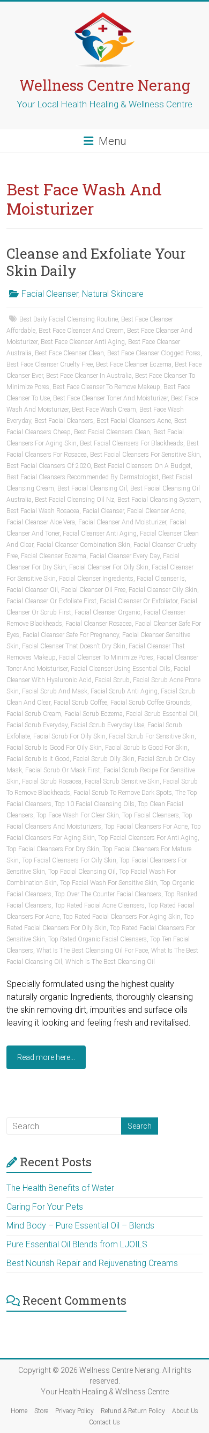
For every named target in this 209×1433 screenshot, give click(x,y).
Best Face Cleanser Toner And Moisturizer (110, 398)
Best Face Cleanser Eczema (133, 364)
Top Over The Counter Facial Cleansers (108, 894)
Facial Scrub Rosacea (51, 781)
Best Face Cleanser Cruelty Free (49, 364)
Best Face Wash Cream (104, 409)
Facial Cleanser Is (161, 578)
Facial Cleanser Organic (107, 612)
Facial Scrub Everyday (37, 725)
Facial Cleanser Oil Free (93, 590)
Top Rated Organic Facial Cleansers (97, 939)
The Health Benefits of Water (60, 1188)
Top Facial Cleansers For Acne (146, 826)
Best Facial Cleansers (63, 421)
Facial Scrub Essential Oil (161, 714)
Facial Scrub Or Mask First (62, 770)
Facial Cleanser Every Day (124, 556)
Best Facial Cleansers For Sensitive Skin (145, 454)
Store (41, 1411)
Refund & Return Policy (133, 1411)
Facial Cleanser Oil (32, 590)
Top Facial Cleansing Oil (82, 871)
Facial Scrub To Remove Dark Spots (122, 792)
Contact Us (104, 1422)
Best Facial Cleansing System (158, 499)
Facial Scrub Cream (33, 714)
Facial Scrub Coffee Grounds (150, 702)
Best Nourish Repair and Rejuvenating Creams (92, 1263)
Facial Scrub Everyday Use (107, 725)
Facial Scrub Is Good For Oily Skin (54, 747)
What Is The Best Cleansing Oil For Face (92, 950)
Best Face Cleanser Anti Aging (83, 342)
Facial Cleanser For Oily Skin (108, 567)
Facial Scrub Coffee (80, 702)
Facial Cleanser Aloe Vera (40, 522)
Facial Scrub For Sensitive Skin (152, 736)
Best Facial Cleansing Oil (92, 488)
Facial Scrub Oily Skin (104, 759)
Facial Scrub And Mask (54, 691)
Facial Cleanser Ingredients (96, 578)
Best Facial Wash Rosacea (42, 511)
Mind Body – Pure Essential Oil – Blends (80, 1225)
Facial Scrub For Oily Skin (69, 736)
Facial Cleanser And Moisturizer (122, 522)
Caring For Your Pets (44, 1207)
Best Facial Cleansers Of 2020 (48, 466)
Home (19, 1411)
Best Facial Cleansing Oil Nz (74, 499)
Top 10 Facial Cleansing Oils (95, 804)
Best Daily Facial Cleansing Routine (68, 319)
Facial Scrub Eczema (93, 714)
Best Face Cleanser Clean (69, 353)
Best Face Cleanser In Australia (89, 375)
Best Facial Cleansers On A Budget (142, 466)
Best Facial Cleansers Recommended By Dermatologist (82, 477)
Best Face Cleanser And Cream (81, 330)
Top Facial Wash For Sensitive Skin (108, 883)
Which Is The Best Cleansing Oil (110, 962)
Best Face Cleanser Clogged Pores (153, 353)
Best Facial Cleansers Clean (112, 432)
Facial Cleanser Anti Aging (100, 533)
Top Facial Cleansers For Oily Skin (69, 860)
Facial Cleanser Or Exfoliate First (51, 601)
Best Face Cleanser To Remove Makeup (106, 387)
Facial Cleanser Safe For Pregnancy (71, 635)
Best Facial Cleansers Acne (133, 421)
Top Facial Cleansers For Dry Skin (52, 849)
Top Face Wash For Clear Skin (77, 815)
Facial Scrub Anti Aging (124, 691)
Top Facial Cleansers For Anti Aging (148, 838)
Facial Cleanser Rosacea (98, 623)
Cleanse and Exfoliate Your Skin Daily (96, 262)
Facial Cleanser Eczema (53, 556)
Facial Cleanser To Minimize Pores (106, 657)
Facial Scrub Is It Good (38, 759)
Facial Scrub (112, 680)
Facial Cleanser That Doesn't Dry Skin (73, 646)
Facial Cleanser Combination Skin (83, 545)
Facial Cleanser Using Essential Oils (120, 668)
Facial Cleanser (49, 294)
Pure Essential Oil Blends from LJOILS (76, 1244)
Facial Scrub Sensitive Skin (122, 781)
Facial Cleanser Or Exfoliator (138, 601)
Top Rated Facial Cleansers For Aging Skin (122, 916)
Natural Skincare (113, 294)
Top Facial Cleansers (150, 815)
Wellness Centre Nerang (104, 85)
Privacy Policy (74, 1411)
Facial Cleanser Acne (155, 511)
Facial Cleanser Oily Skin (163, 590)
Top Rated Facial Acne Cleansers (100, 905)
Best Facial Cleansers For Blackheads (131, 443)
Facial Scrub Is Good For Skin (146, 747)
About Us (185, 1411)
